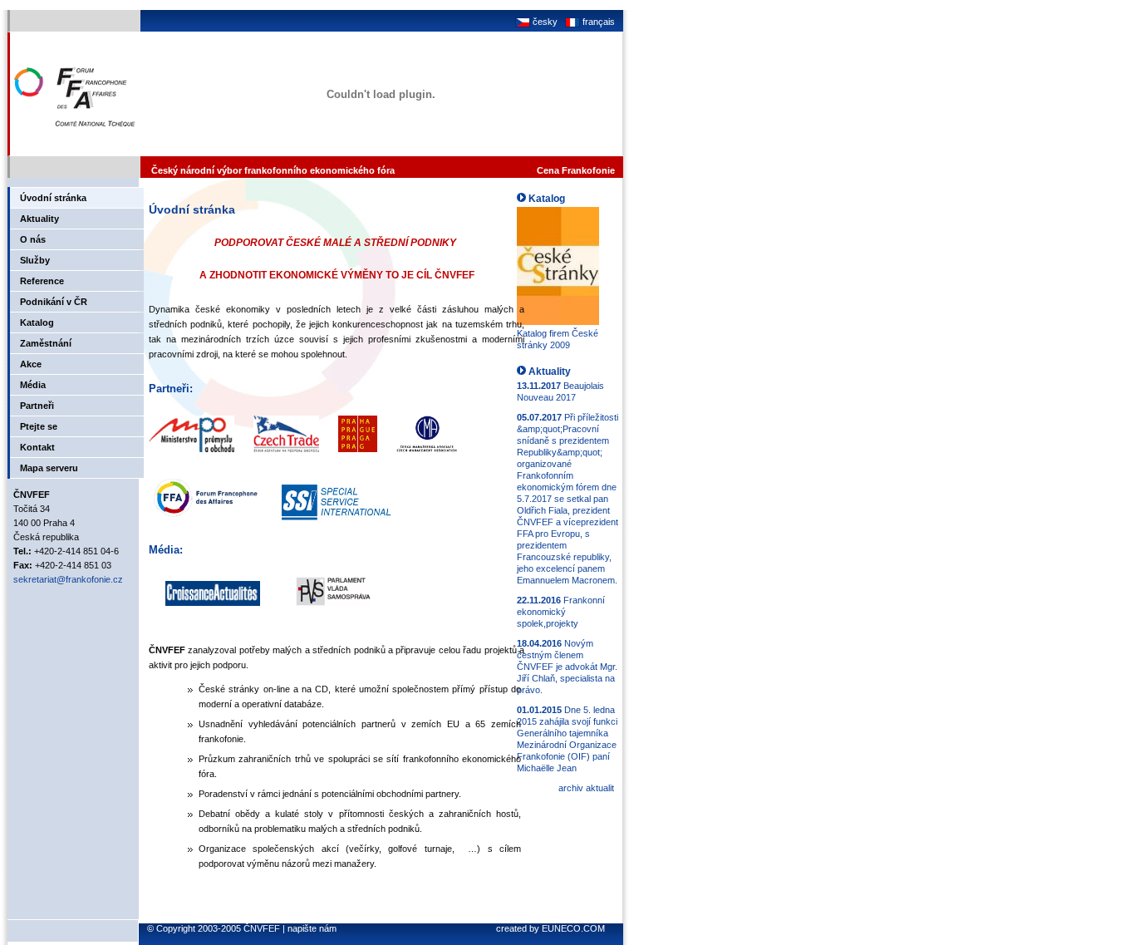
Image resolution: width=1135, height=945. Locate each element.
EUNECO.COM (573, 928)
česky (544, 22)
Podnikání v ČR (53, 302)
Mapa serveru (49, 468)
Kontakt (37, 447)
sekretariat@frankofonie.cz (68, 579)
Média (33, 385)
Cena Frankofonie (576, 170)
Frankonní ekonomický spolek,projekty (561, 611)
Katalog (37, 322)
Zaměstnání (45, 343)
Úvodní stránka (53, 198)
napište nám (312, 928)
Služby (35, 260)
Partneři (37, 406)
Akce (31, 364)
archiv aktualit (586, 788)
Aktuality (39, 219)
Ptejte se (38, 426)
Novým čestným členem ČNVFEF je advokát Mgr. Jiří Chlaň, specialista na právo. (567, 666)
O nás (33, 239)
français (597, 22)
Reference (42, 281)
